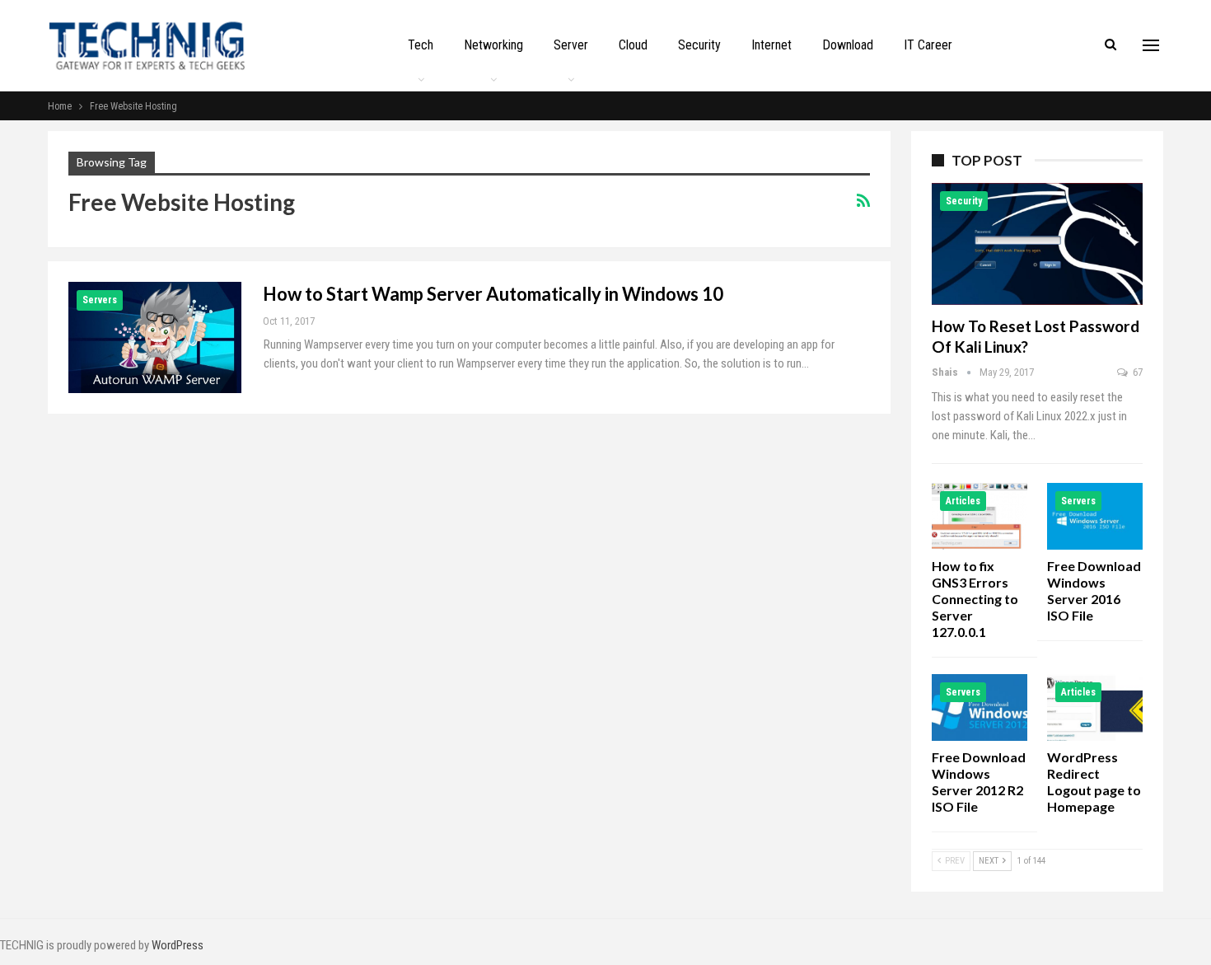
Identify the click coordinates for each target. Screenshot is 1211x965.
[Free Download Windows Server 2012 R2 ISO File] (979, 707)
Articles (963, 501)
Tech (420, 45)
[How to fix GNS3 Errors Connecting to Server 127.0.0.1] (979, 516)
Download (847, 45)
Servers (99, 300)
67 (1136, 372)
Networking (493, 45)
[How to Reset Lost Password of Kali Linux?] (1037, 244)
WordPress (177, 945)
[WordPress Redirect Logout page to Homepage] (1095, 707)
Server (571, 45)
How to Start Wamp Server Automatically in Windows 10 (493, 294)
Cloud (633, 45)
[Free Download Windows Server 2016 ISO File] (1095, 516)
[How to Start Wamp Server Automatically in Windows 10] (154, 337)
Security (699, 45)
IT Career (928, 45)
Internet (771, 45)
